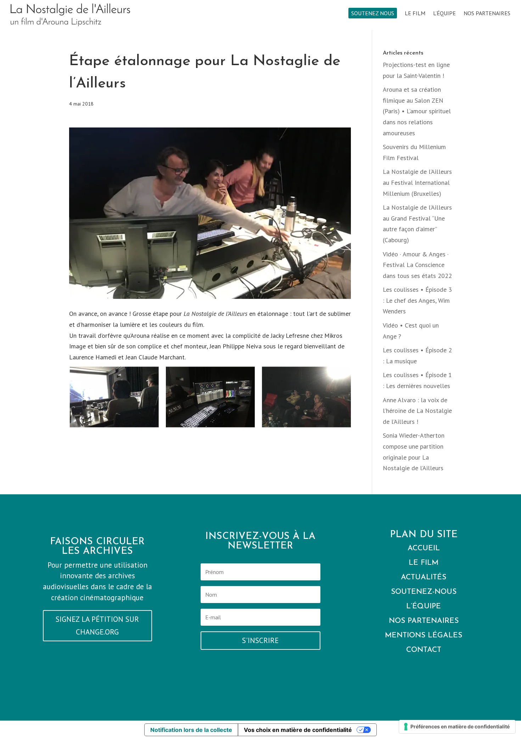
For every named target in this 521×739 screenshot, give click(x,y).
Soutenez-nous (423, 592)
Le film (415, 14)
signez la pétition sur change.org (97, 625)
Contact (423, 650)
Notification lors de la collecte (191, 729)
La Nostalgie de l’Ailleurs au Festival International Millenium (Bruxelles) (417, 182)
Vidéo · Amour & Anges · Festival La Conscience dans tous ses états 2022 (417, 265)
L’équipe (444, 14)
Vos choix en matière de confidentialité (298, 729)
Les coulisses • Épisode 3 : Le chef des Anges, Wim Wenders (417, 300)
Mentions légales (423, 635)
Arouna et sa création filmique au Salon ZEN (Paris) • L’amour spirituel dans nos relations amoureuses (417, 111)
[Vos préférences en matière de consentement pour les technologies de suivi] (457, 726)
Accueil (424, 548)
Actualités (423, 577)
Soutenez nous (372, 13)
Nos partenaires (487, 14)
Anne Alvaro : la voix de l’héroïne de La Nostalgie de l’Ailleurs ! (417, 411)
